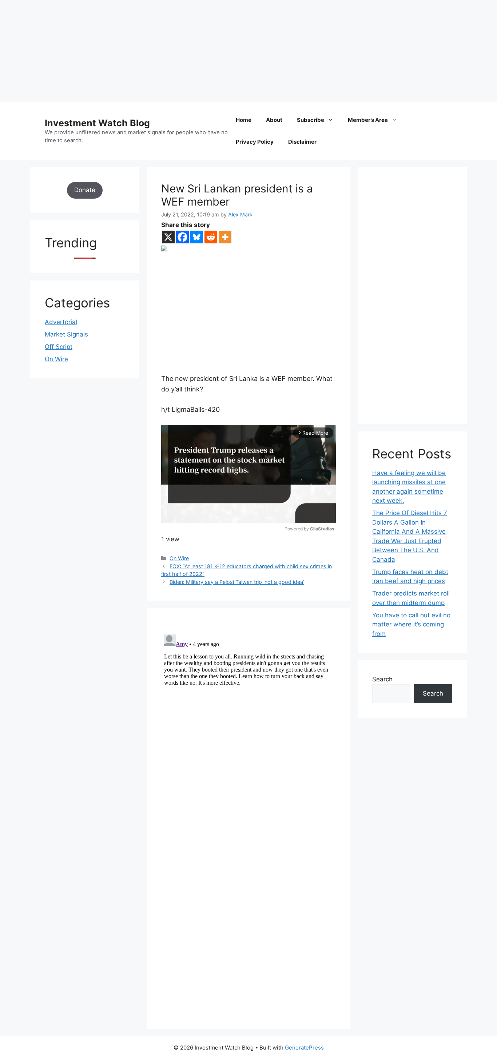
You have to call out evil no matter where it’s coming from (411, 624)
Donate (84, 190)
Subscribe (310, 119)
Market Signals (66, 334)
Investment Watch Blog (97, 123)
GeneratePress (304, 1047)
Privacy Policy (255, 141)
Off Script (58, 346)
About (274, 119)
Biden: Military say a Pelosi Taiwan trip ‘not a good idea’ (237, 582)
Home (243, 119)
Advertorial (61, 322)
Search (382, 679)
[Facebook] (182, 237)
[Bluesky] (196, 237)
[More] (225, 237)
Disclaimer (302, 141)
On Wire (179, 558)
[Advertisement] (218, 51)
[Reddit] (210, 237)
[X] (168, 237)
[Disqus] (248, 722)
